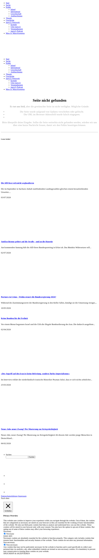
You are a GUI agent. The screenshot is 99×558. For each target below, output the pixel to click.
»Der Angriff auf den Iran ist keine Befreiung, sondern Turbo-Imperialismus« (35, 374)
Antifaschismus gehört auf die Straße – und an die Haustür (27, 241)
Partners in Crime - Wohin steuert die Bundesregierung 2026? (28, 297)
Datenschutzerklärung (9, 496)
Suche (8, 5)
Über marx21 (16, 27)
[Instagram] (10, 492)
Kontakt (14, 25)
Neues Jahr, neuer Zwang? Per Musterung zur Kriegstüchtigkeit (29, 429)
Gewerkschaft (16, 14)
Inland (13, 9)
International (15, 12)
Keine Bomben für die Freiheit (14, 318)
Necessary (10, 534)
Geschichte (10, 20)
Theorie (9, 18)
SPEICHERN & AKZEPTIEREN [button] (16, 553)
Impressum (22, 496)
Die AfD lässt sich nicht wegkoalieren (17, 183)
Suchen (8, 455)
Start (7, 3)
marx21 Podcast (17, 31)
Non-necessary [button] (9, 542)
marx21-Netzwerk (13, 22)
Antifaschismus (16, 16)
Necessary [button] (7, 531)
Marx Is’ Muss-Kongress (15, 33)
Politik (8, 7)
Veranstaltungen (17, 29)
